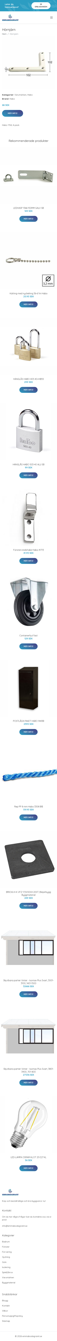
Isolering (6, 1267)
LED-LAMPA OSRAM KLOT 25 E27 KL (28, 1157)
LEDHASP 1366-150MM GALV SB (28, 208)
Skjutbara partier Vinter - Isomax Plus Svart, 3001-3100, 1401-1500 (28, 982)
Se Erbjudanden (41, 5)
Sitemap (6, 1321)
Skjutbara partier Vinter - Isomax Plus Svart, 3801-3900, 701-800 (28, 1070)
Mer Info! (12, 113)
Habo (30, 94)
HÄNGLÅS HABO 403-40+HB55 (28, 379)
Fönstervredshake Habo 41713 (28, 550)
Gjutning (6, 1257)
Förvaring (7, 1252)
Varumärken (20, 94)
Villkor (5, 1310)
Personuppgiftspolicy (12, 1316)
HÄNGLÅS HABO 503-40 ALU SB (28, 464)
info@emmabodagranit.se (14, 1226)
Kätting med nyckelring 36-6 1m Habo (28, 293)
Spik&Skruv (7, 1272)
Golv (4, 1262)
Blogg (5, 1300)
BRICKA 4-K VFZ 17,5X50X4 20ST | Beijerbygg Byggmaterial (28, 893)
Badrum (6, 1241)
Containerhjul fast (28, 635)
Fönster (6, 1246)
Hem (4, 34)
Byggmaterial (8, 1282)
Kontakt (6, 1305)
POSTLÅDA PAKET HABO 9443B (28, 721)
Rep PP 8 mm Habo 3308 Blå (28, 806)
